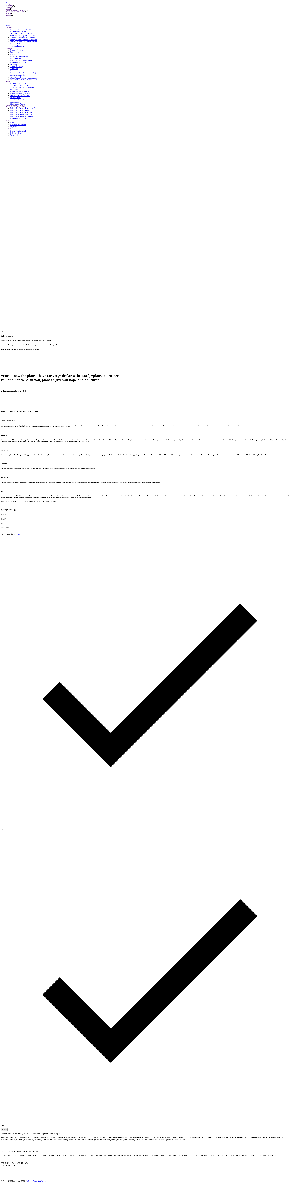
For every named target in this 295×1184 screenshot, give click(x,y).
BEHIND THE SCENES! (15, 11)
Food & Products (16, 58)
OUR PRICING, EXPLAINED (22, 87)
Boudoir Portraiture (17, 50)
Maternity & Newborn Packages (22, 33)
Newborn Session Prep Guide (21, 85)
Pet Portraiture (15, 71)
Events (12, 54)
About (8, 9)
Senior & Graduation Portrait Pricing (23, 42)
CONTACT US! (16, 133)
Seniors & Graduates (17, 75)
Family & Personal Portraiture (21, 56)
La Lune (44, 1181)
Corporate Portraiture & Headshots (22, 38)
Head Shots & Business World (21, 60)
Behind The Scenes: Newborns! (21, 116)
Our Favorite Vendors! (18, 100)
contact (8, 15)
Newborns (14, 69)
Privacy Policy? (21, 534)
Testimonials (14, 102)
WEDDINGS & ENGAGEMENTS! (23, 79)
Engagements (15, 52)
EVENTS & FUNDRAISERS (21, 29)
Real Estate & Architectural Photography (25, 73)
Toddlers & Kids (16, 77)
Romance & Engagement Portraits (22, 36)
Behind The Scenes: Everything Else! (23, 108)
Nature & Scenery (16, 67)
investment (9, 5)
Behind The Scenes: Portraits (20, 110)
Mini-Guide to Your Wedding (20, 96)
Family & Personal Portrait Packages (23, 40)
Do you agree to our (14, 534)
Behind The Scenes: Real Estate (21, 112)
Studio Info (14, 89)
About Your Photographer (19, 92)
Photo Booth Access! (17, 104)
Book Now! (14, 123)
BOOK (8, 13)
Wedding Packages (17, 46)
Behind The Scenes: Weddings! (21, 114)
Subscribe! (14, 135)
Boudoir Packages (16, 44)
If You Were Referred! (18, 31)
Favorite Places (15, 98)
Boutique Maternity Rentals (20, 94)
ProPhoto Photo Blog (33, 1181)
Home (8, 3)
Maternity (13, 65)
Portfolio (9, 7)
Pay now (13, 127)
